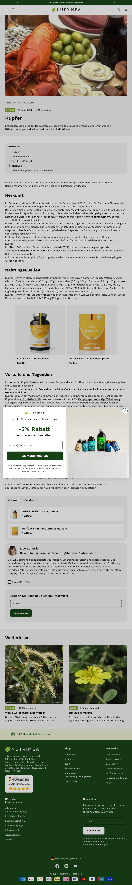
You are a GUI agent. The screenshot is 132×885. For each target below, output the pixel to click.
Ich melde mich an (34, 456)
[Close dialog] (124, 411)
